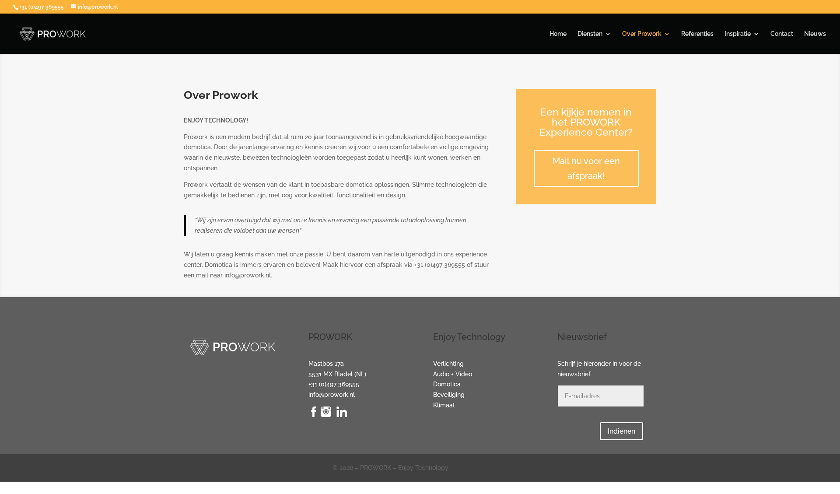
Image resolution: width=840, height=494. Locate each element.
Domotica (447, 384)
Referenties (697, 34)
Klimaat (444, 405)
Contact (781, 34)
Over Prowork (642, 34)
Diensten (590, 34)
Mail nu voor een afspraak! (586, 168)
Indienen (621, 431)
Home (558, 34)
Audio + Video (452, 374)
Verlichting (448, 363)
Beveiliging (449, 394)
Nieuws (815, 34)
